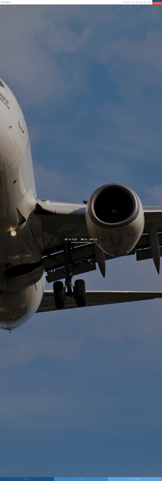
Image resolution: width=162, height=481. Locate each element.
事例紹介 (137, 2)
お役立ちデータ (133, 2)
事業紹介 (128, 2)
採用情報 (145, 2)
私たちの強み (124, 2)
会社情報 (141, 2)
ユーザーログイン (157, 3)
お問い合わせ (149, 2)
